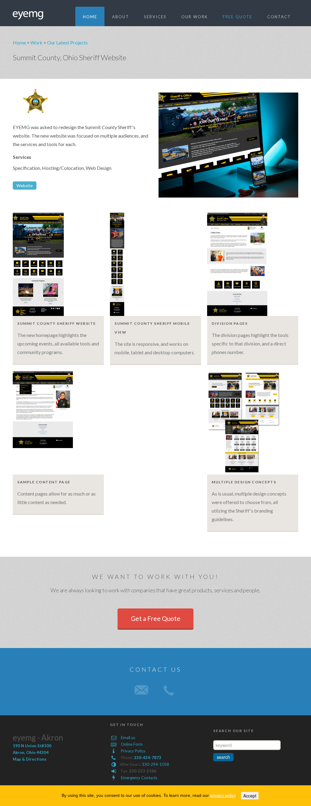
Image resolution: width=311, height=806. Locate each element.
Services (155, 16)
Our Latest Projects (67, 42)
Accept (249, 796)
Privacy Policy (133, 750)
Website (24, 185)
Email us (128, 737)
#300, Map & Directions (32, 752)
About (120, 16)
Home (90, 16)
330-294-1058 (155, 764)
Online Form (132, 744)
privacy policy (223, 795)
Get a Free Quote (155, 618)
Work (36, 42)
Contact (279, 16)
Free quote (237, 16)
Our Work (194, 16)
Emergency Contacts (139, 777)
